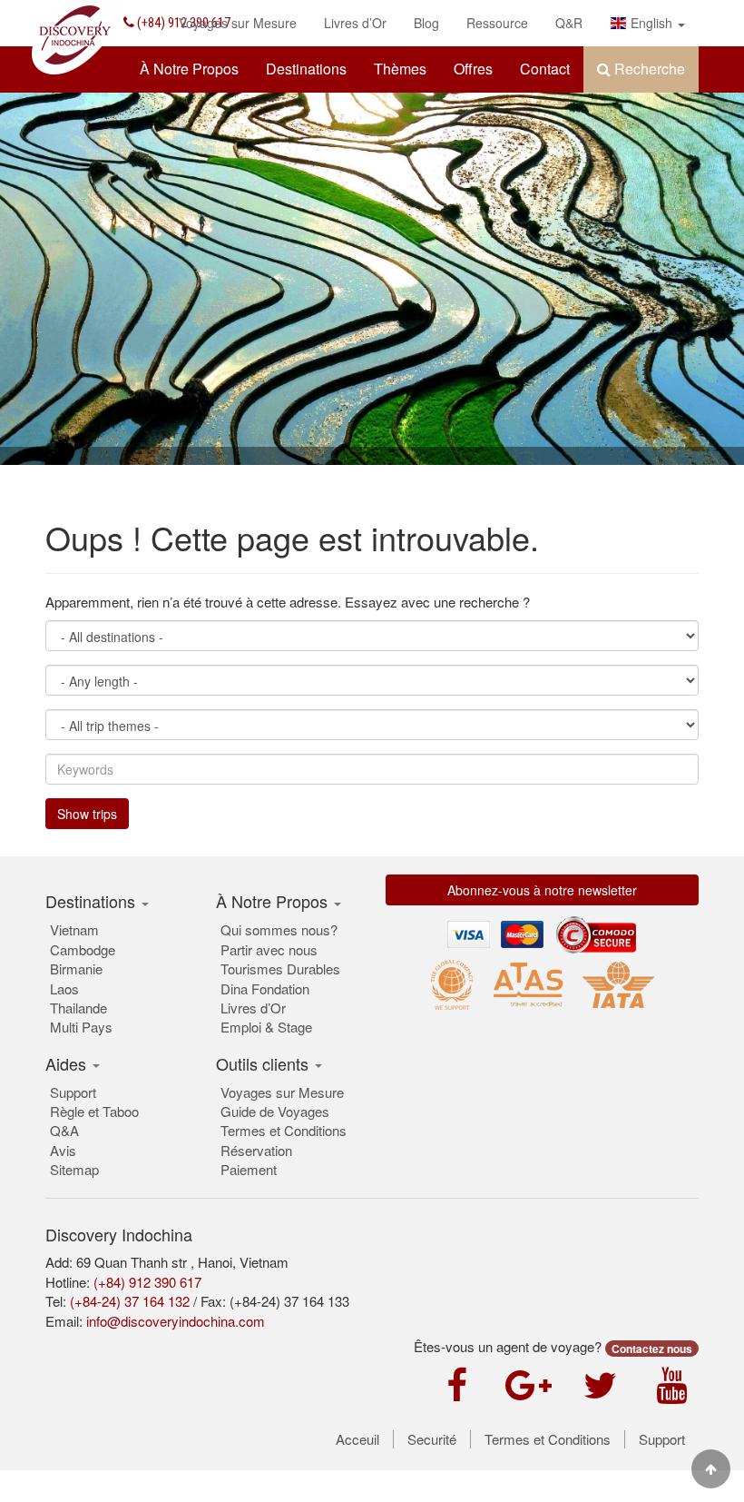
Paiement (248, 1169)
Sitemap (74, 1169)
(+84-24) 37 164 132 (130, 1300)
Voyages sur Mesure (238, 23)
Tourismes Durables (280, 968)
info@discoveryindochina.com (175, 1320)
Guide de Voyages (274, 1111)
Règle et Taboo (94, 1111)
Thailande (78, 1007)
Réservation (256, 1150)
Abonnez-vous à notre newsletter (542, 890)
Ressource (497, 23)
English (651, 23)
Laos (64, 988)
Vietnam (74, 929)
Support (73, 1092)
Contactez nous (652, 1348)
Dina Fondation (264, 988)
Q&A (64, 1130)
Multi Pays (81, 1026)
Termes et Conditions (283, 1130)
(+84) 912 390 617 (147, 1281)
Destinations (306, 68)
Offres (473, 68)
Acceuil (357, 1439)
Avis (63, 1150)
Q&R (568, 23)
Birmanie (76, 968)
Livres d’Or (355, 23)
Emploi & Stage (266, 1026)
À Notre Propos (189, 68)
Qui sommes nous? (279, 929)
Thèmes (400, 68)
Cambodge (82, 949)
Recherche (648, 68)
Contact (545, 68)
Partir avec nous (269, 949)
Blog (426, 23)
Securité (431, 1439)
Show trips (87, 814)
